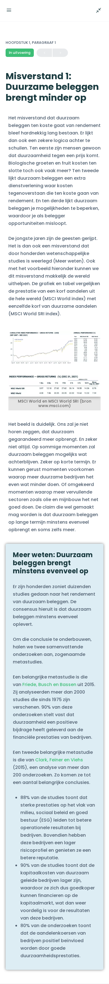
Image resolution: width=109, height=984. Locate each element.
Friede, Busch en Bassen (49, 684)
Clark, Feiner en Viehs (59, 760)
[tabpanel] (54, 540)
